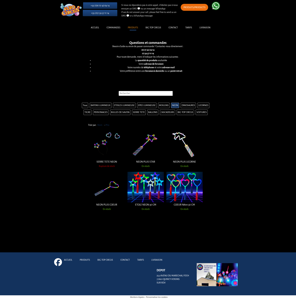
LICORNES (203, 105)
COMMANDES (113, 27)
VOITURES (202, 112)
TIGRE (87, 112)
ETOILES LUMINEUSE (124, 105)
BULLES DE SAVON (120, 112)
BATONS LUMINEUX (101, 105)
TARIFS (188, 27)
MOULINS (164, 105)
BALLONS (152, 112)
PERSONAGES (101, 112)
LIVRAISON (204, 27)
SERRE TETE (139, 112)
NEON (175, 105)
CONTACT (173, 27)
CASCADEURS (167, 112)
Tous (85, 105)
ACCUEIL (95, 27)
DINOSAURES (188, 105)
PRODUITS (133, 27)
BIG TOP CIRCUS (153, 27)
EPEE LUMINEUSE (147, 105)
